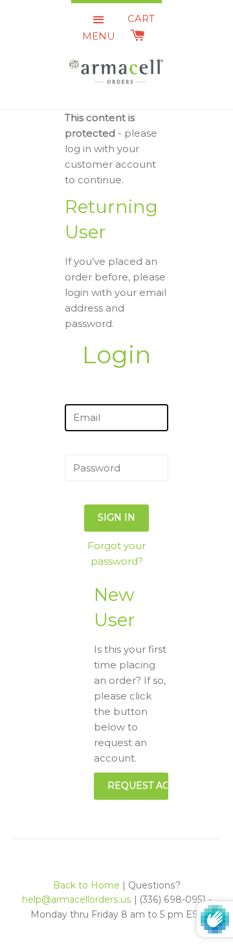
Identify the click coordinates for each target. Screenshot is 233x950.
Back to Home (86, 885)
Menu (98, 36)
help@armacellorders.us (76, 899)
